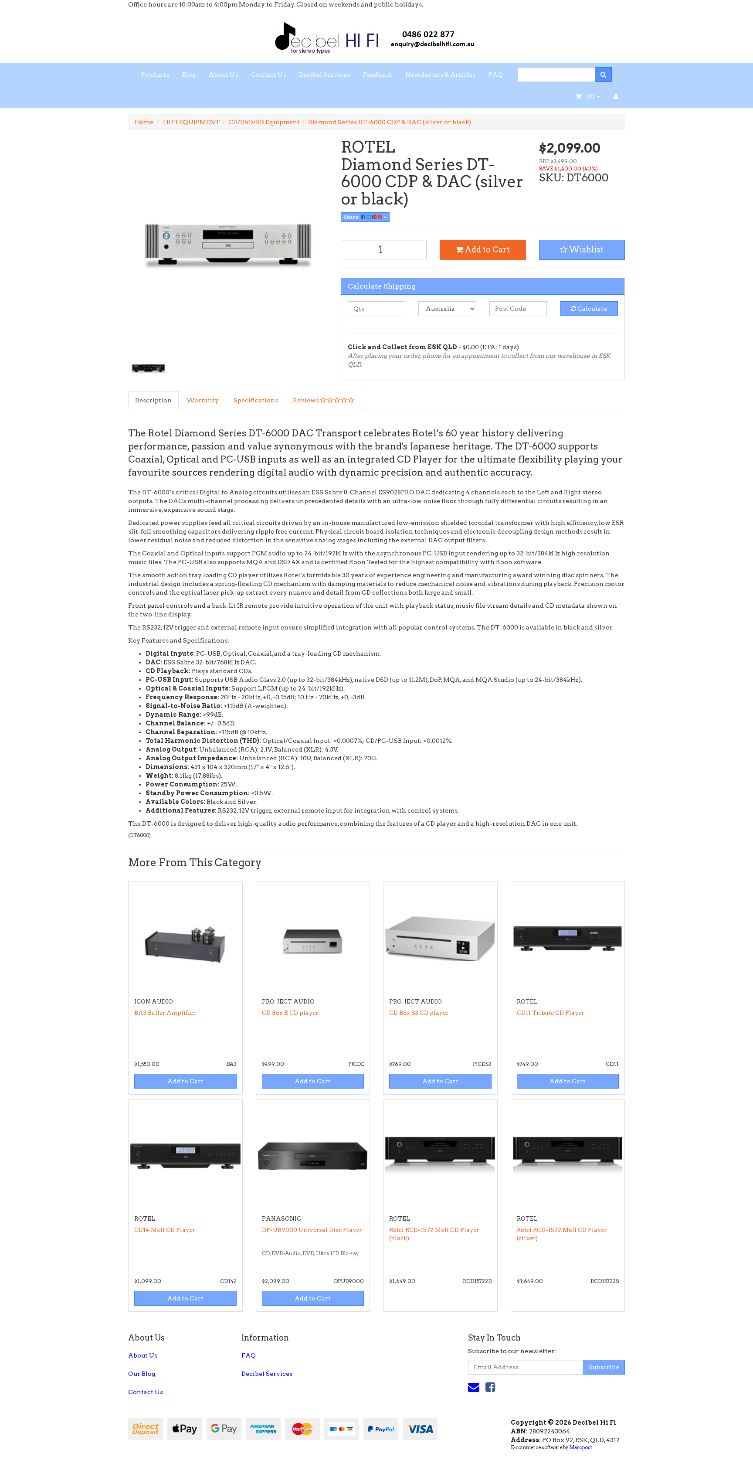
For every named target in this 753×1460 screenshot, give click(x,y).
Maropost (580, 1447)
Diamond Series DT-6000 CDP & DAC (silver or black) (389, 122)
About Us (223, 74)
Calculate (591, 308)
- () (588, 96)
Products (155, 74)
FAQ (495, 74)
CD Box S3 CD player (418, 1013)
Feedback (377, 74)
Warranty (203, 400)
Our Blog (141, 1373)
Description (153, 400)
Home (144, 122)
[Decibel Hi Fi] (376, 35)
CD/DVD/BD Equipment (264, 122)
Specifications (256, 400)
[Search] (603, 74)
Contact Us (268, 74)
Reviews (306, 400)
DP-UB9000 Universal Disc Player (312, 1230)
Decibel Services (324, 74)
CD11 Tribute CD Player (550, 1013)
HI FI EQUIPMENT (191, 122)
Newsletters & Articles (440, 74)
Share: (352, 217)
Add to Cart (486, 249)
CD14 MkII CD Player (164, 1230)
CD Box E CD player (290, 1013)
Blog (189, 74)
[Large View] (148, 367)
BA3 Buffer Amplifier (165, 1013)
